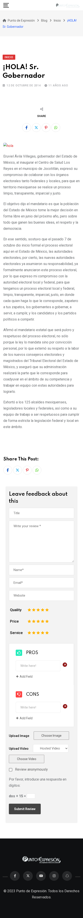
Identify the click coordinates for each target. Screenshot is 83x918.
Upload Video (19, 748)
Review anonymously (31, 769)
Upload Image (19, 736)
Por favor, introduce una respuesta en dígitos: (37, 782)
